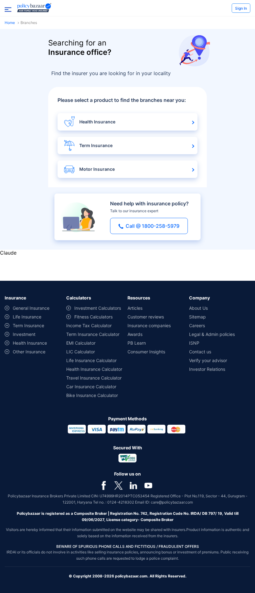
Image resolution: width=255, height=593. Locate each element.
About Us (198, 308)
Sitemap (197, 316)
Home (10, 22)
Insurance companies (149, 325)
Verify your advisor (208, 360)
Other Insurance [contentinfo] (29, 351)
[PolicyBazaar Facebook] (103, 485)
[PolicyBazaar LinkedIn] (133, 485)
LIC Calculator (80, 351)
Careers (197, 325)
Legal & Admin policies (212, 334)
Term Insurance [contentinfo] (28, 325)
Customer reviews (146, 316)
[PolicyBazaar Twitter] (118, 485)
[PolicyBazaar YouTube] (148, 485)
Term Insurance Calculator (92, 334)
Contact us (200, 351)
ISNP (194, 343)
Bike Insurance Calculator (92, 395)
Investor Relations (207, 369)
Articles (135, 308)
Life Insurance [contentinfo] (27, 316)
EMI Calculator (80, 343)
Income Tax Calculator (89, 325)
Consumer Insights (146, 351)
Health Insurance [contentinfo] (30, 343)
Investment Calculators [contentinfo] (97, 308)
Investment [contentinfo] (24, 334)
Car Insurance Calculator (91, 386)
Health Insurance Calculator (94, 369)
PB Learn (137, 343)
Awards (135, 334)
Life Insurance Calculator (91, 360)
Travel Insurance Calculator (94, 377)
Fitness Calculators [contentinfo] (93, 316)
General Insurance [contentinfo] (31, 308)
